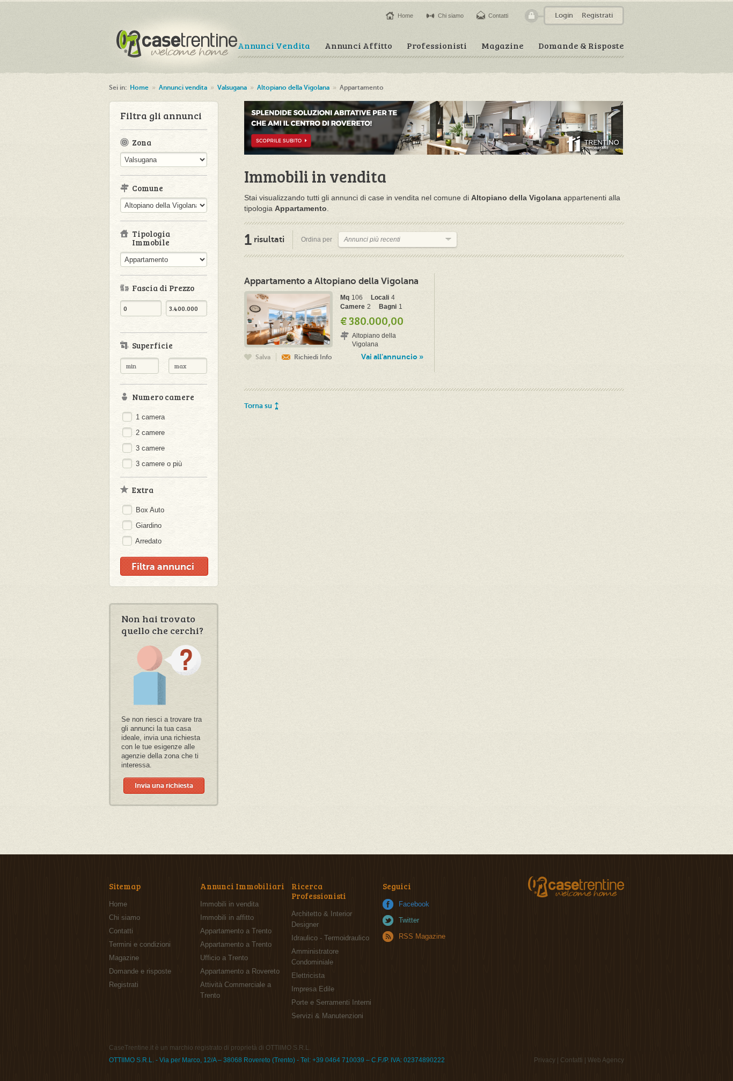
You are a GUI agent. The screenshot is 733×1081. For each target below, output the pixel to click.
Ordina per (316, 239)
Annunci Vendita (274, 45)
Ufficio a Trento (224, 958)
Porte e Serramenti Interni (331, 1002)
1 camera (149, 417)
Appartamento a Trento (236, 931)
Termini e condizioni (140, 944)
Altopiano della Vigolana (293, 87)
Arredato (148, 541)
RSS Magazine (422, 936)
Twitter (409, 920)
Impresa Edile (312, 989)
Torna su (258, 406)
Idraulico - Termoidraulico (330, 938)
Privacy (544, 1060)
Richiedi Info (313, 357)
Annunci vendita (183, 87)
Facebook (414, 904)
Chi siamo (451, 15)
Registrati (597, 15)
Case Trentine (178, 42)
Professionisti (437, 45)
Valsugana (232, 87)
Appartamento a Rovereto (240, 971)
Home (405, 15)
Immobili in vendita (229, 904)
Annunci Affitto (358, 45)
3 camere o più (158, 464)
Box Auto (149, 510)
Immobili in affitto (227, 917)
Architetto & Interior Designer (321, 919)
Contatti (498, 15)
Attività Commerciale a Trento (235, 990)
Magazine (502, 45)
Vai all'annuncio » (392, 356)
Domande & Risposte (581, 45)
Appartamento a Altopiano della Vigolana (331, 281)
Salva (262, 357)
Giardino (148, 525)
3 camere (149, 448)
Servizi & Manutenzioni (327, 1016)
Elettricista (308, 975)
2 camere (149, 433)
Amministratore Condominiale (315, 956)
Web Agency (606, 1060)
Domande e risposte (140, 971)
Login (564, 15)
